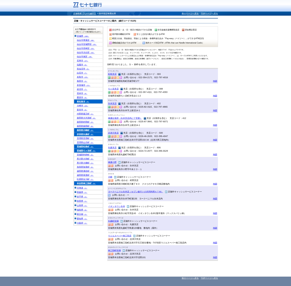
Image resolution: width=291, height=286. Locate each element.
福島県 (82, 210)
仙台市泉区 (85, 56)
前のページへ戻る (190, 13)
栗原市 (82, 97)
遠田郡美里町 (85, 175)
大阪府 (82, 223)
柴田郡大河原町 (86, 118)
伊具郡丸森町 (85, 134)
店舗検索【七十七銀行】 (85, 13)
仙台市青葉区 (86, 40)
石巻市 (82, 60)
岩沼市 (82, 89)
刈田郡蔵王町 (85, 114)
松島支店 (112, 74)
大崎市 (82, 105)
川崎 (110, 177)
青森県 (82, 192)
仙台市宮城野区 (87, 44)
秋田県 (82, 201)
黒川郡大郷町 (85, 163)
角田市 (82, 81)
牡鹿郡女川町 (85, 179)
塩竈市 (82, 64)
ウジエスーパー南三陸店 (119, 235)
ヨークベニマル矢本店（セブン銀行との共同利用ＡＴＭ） (135, 191)
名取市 (82, 77)
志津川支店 (113, 133)
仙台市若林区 (86, 48)
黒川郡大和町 (85, 159)
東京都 (82, 214)
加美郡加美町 (85, 167)
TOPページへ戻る (209, 13)
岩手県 (82, 196)
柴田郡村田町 (85, 122)
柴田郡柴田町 (85, 126)
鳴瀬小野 (112, 162)
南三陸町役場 (114, 250)
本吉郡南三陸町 (86, 183)
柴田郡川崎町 (85, 130)
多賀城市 (83, 85)
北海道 (82, 188)
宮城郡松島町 (85, 146)
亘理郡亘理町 (85, 138)
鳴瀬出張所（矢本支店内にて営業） (125, 118)
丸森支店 (112, 147)
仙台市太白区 (86, 52)
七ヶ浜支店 (113, 89)
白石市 (82, 73)
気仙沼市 (83, 69)
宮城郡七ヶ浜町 (86, 150)
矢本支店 (112, 103)
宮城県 (83, 36)
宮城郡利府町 (85, 154)
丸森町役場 (113, 221)
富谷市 (82, 109)
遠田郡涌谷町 (85, 171)
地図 (215, 81)
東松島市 (83, 101)
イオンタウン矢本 (116, 206)
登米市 (82, 93)
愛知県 (82, 218)
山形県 (82, 205)
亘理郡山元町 (85, 142)
